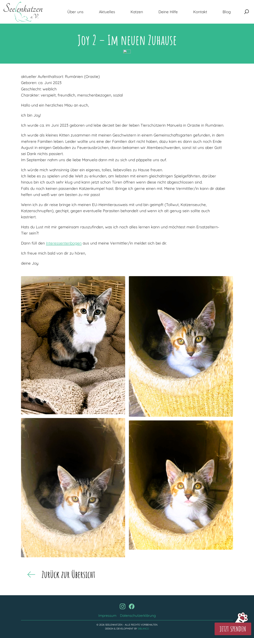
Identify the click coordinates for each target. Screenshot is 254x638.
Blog (227, 11)
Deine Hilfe (168, 11)
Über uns (75, 11)
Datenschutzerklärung (138, 615)
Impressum (107, 615)
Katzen (137, 11)
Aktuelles (107, 11)
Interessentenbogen (64, 243)
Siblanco (143, 628)
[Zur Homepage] (23, 12)
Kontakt (200, 11)
